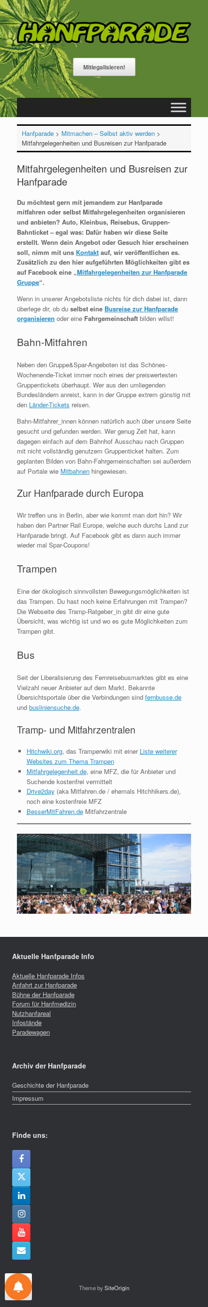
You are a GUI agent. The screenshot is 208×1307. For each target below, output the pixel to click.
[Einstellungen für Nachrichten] (18, 1286)
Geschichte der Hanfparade (50, 1085)
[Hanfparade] (104, 32)
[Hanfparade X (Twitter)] (21, 1177)
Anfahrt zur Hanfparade (44, 984)
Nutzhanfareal (31, 1013)
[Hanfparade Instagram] (21, 1214)
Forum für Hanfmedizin (44, 1003)
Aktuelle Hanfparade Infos (48, 975)
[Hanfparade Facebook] (21, 1159)
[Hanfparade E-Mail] (21, 1250)
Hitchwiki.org (44, 751)
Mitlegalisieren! (104, 67)
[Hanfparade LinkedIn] (21, 1196)
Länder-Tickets (49, 404)
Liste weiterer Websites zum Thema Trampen (102, 756)
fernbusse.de (163, 697)
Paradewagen (31, 1032)
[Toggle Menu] (178, 107)
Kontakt (87, 252)
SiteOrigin (116, 1288)
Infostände (27, 1022)
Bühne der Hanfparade (43, 994)
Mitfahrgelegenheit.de (57, 771)
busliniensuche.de (54, 707)
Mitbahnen (74, 471)
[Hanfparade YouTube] (21, 1232)
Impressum (28, 1098)
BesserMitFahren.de (55, 811)
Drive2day (41, 791)
